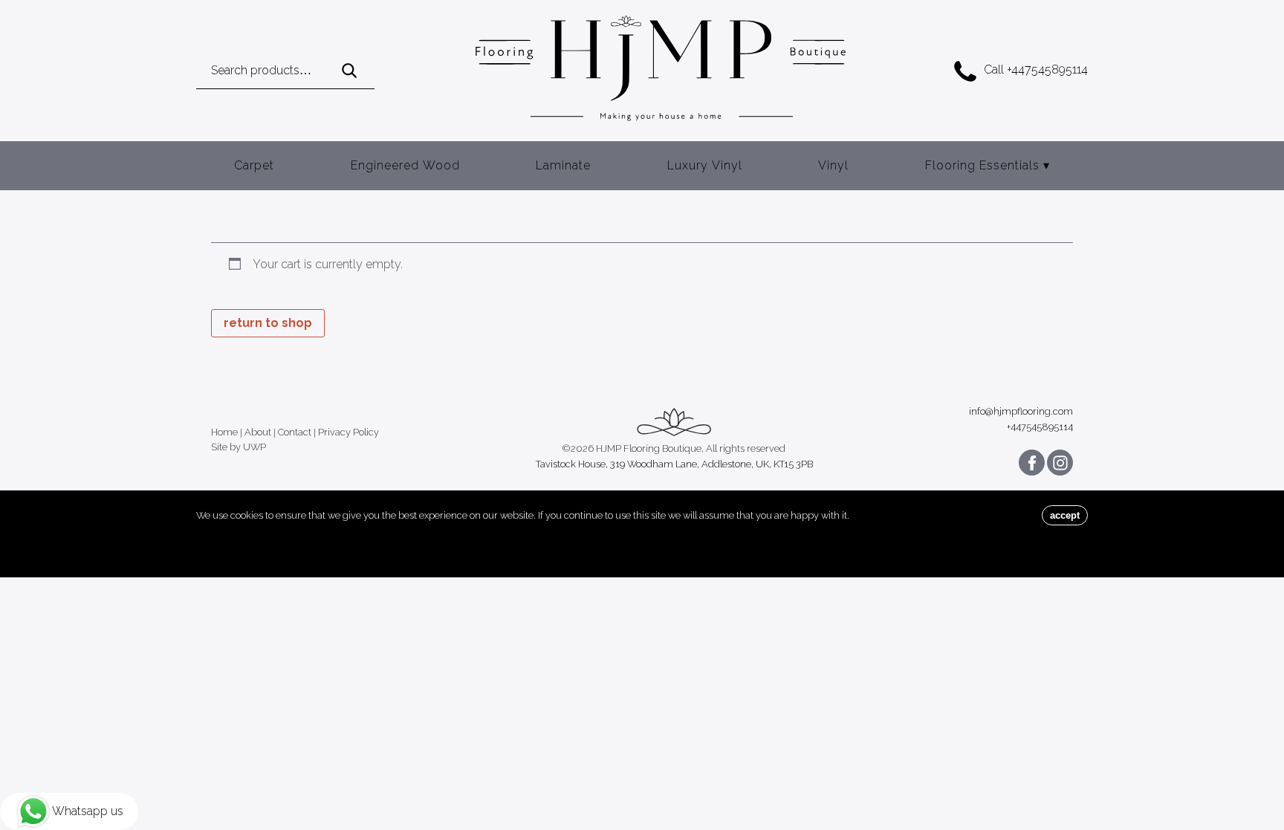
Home (224, 432)
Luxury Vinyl (704, 165)
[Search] (349, 71)
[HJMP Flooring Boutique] (660, 70)
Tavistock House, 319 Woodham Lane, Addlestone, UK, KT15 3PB (674, 464)
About (257, 432)
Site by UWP (238, 447)
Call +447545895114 (1036, 69)
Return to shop (268, 323)
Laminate (563, 165)
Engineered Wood (405, 165)
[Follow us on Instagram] (1060, 463)
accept (1065, 515)
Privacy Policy (348, 432)
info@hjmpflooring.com (1021, 411)
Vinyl (833, 165)
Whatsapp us (87, 811)
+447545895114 (1040, 427)
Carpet (254, 165)
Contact (294, 432)
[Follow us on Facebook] (1032, 463)
